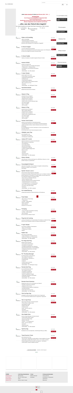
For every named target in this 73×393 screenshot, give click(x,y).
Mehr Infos (53, 40)
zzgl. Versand (53, 37)
